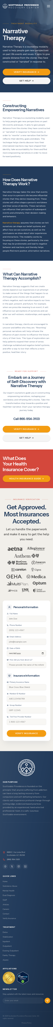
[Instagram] (18, 866)
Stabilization (8, 937)
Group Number (16, 705)
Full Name (14, 614)
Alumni (5, 960)
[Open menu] (48, 6)
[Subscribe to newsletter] (47, 1000)
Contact (6, 914)
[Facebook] (5, 866)
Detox (5, 932)
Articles (6, 904)
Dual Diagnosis (9, 895)
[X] (12, 866)
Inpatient (6, 941)
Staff (5, 900)
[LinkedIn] (25, 866)
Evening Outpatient (11, 951)
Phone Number (16, 625)
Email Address (15, 637)
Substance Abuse (10, 886)
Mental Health (8, 891)
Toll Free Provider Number (20, 717)
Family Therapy (9, 955)
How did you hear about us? (21, 660)
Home (5, 881)
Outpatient (7, 946)
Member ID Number (17, 694)
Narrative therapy (11, 222)
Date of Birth (15, 648)
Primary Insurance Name (19, 682)
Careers (6, 909)
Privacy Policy (26, 1023)
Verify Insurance (9, 918)
